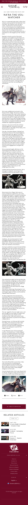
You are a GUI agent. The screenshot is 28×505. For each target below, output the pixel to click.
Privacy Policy (14, 471)
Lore (5, 12)
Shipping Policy (14, 473)
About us (14, 459)
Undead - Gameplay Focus (16, 432)
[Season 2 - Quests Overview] (5, 438)
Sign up (13, 477)
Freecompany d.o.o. (13, 455)
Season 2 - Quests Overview (16, 439)
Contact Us (14, 461)
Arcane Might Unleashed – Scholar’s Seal (18, 425)
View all (14, 418)
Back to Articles (15, 406)
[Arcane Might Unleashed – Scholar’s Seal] (5, 424)
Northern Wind (13, 12)
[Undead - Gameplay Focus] (5, 431)
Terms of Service (14, 465)
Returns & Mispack (14, 467)
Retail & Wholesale (13, 469)
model (8, 12)
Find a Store (14, 463)
